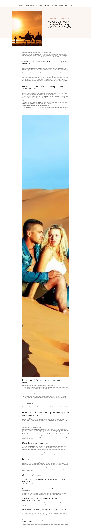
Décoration (54, 5)
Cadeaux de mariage (30, 5)
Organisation (20, 5)
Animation (61, 5)
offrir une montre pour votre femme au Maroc (40, 76)
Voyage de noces (66, 18)
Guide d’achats (39, 5)
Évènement (47, 5)
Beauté (66, 5)
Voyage (70, 5)
